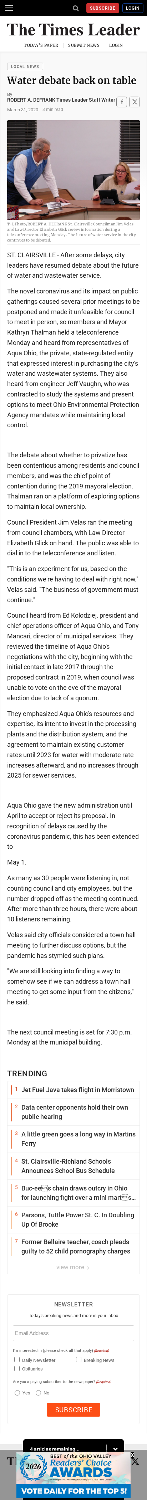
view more (71, 1267)
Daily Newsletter (38, 1360)
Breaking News (99, 1360)
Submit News (84, 45)
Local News (25, 66)
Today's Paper (41, 45)
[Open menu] (8, 7)
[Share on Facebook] (121, 101)
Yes (25, 1393)
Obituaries (32, 1369)
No (46, 1393)
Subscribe (103, 8)
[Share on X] (134, 101)
